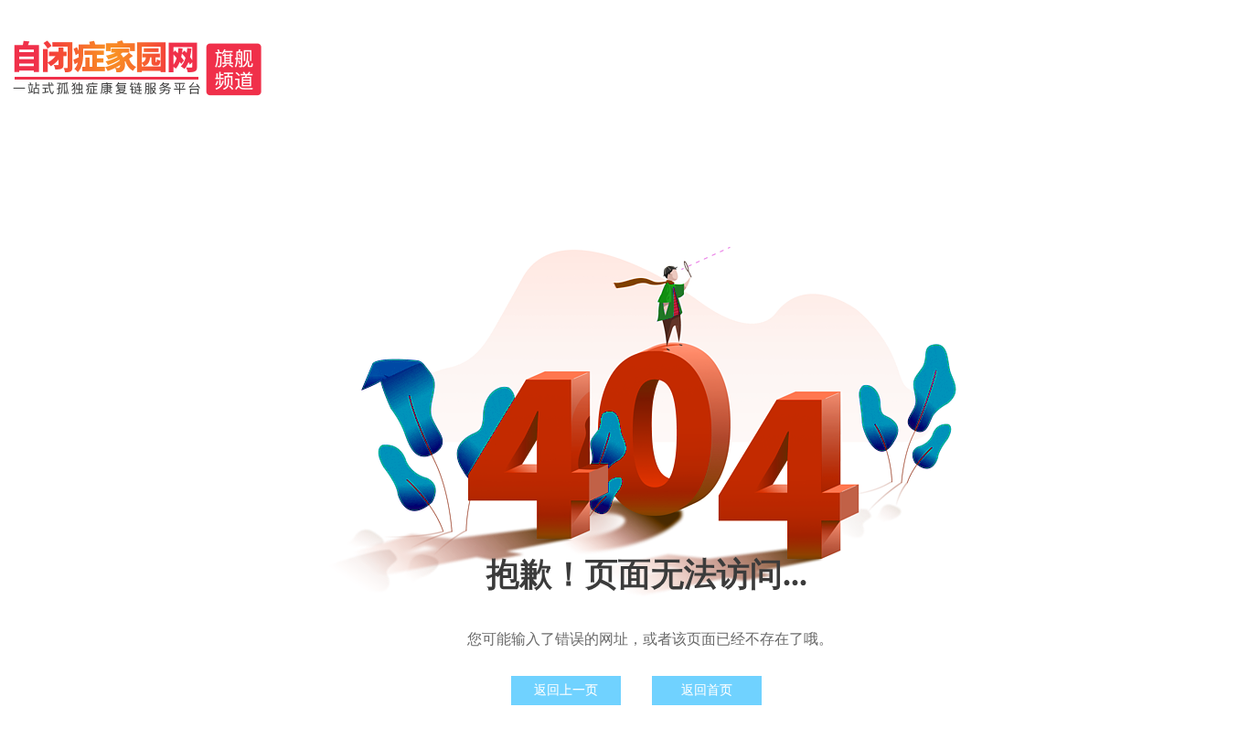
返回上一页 (566, 690)
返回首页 (706, 690)
